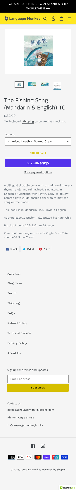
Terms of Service (19, 333)
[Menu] (69, 18)
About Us (14, 353)
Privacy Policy (17, 343)
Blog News (14, 283)
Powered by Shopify (53, 469)
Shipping (28, 121)
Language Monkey (30, 469)
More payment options (38, 172)
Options (10, 134)
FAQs (11, 313)
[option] (19, 85)
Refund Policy (17, 323)
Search (12, 293)
